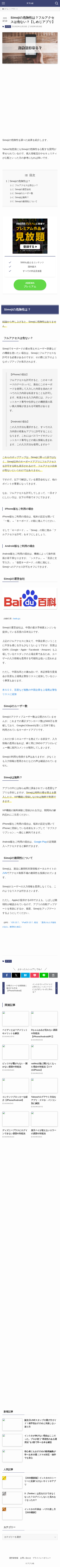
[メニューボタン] (3, 3)
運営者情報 (13, 1558)
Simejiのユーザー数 (24, 193)
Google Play (40, 841)
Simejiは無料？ (22, 197)
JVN (4, 873)
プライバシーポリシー (42, 1558)
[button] (6, 975)
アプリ (8, 26)
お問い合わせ (25, 1558)
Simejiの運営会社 (23, 189)
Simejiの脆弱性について (26, 201)
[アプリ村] (30, 3)
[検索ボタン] (56, 3)
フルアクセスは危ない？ (26, 185)
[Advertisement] (30, 98)
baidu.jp (16, 619)
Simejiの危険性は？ (20, 181)
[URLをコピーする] (53, 975)
